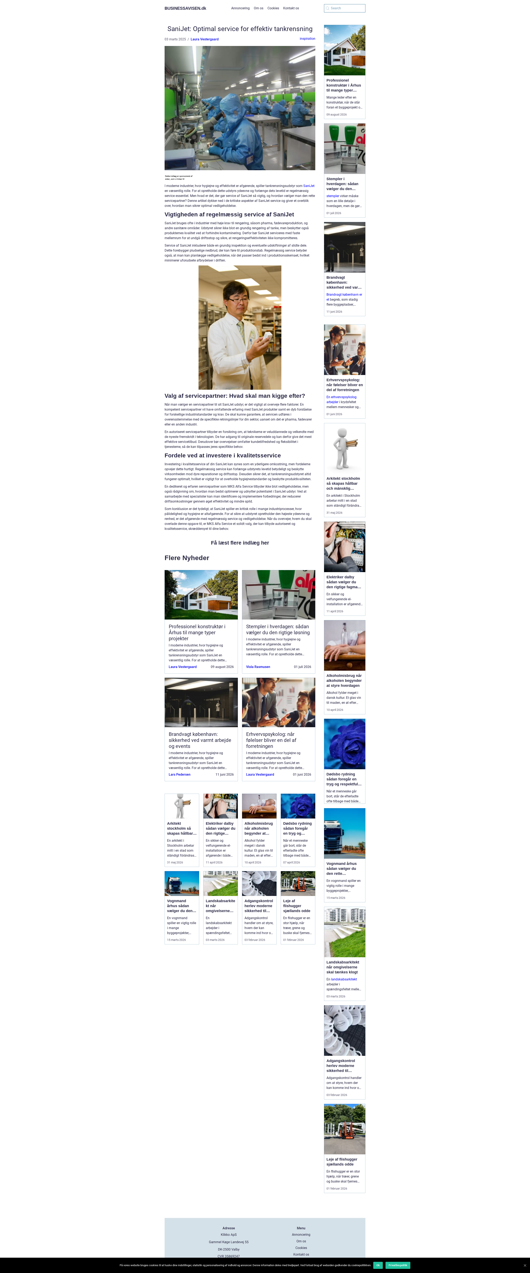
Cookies (273, 8)
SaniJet (308, 186)
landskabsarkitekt (344, 979)
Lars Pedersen (179, 774)
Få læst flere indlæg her (240, 543)
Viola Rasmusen (258, 667)
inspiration (307, 39)
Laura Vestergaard (205, 39)
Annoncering (240, 8)
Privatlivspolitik (398, 1265)
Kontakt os (291, 8)
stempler (332, 196)
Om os (258, 8)
